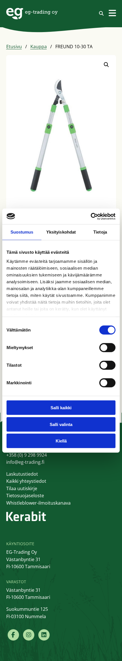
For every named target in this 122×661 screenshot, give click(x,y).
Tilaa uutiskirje (21, 488)
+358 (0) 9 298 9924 (26, 455)
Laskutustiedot (22, 474)
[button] (106, 65)
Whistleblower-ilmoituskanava (38, 503)
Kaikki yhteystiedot (26, 481)
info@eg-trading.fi (25, 462)
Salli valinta (61, 424)
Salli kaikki (61, 407)
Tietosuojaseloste (25, 495)
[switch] (107, 347)
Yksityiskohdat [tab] (61, 232)
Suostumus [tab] (21, 232)
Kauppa (38, 46)
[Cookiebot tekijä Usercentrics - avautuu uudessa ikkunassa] (90, 216)
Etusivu (14, 46)
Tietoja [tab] (100, 232)
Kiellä (61, 440)
